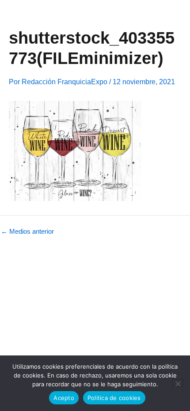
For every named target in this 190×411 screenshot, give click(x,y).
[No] (177, 383)
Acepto (63, 397)
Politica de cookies (114, 397)
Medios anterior (27, 231)
